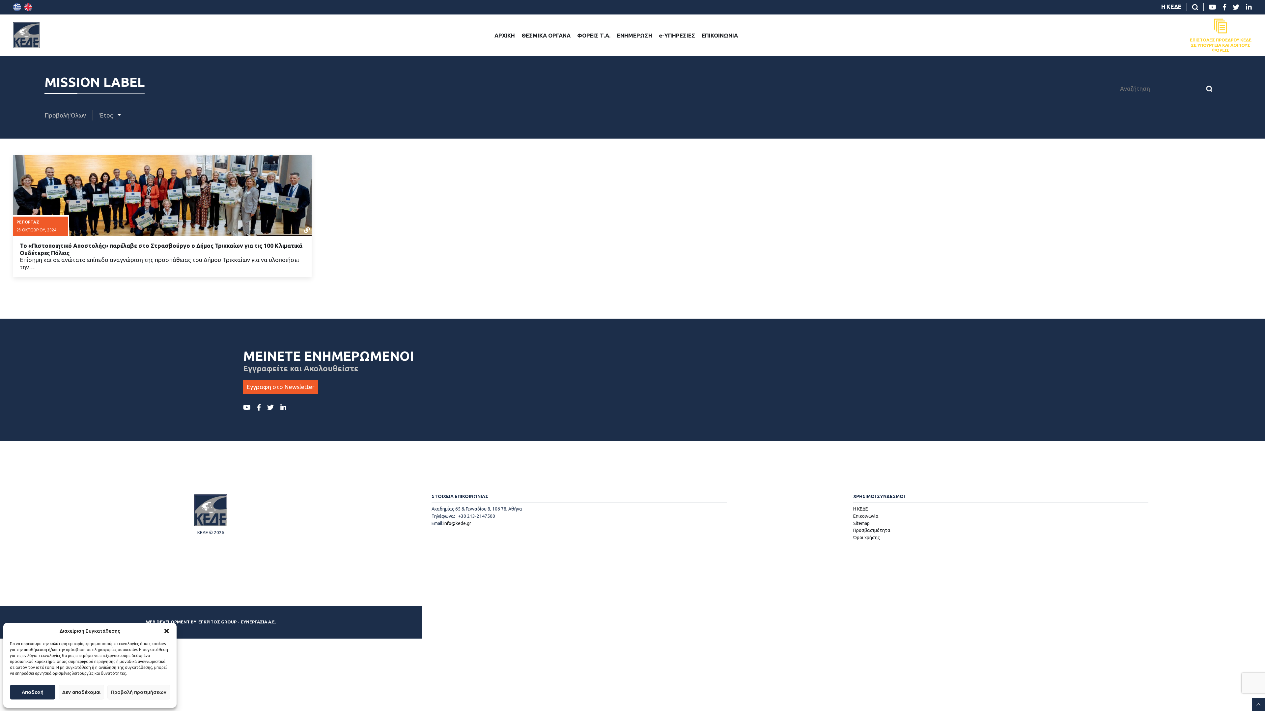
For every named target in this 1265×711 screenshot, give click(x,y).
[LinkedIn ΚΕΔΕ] (1249, 7)
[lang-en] (28, 7)
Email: (437, 523)
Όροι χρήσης (866, 537)
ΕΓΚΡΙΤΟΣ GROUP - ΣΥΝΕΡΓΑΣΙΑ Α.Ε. (237, 621)
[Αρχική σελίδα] (26, 35)
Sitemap (861, 523)
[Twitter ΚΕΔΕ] (1236, 7)
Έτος (106, 115)
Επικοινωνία (866, 516)
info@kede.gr (457, 523)
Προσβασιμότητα (871, 530)
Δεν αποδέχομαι (81, 692)
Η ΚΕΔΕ (1171, 6)
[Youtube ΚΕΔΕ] (1212, 7)
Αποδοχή (32, 692)
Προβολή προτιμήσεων (138, 692)
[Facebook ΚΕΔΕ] (1224, 7)
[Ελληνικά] (17, 7)
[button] (166, 631)
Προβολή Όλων (65, 115)
